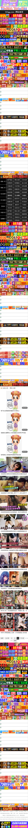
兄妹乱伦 (17, 217)
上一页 (7, 638)
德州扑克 (24, 198)
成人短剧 (24, 217)
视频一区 (3, 181)
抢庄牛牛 (17, 198)
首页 (2, 638)
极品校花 (9, 220)
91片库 (10, 208)
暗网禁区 (9, 214)
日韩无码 (24, 220)
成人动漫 (24, 183)
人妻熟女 (9, 189)
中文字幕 (17, 186)
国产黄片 (9, 211)
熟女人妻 (17, 211)
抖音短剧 (9, 204)
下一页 (22, 638)
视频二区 (3, 187)
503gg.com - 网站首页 (14, 12)
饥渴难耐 (17, 192)
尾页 (15, 640)
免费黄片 (24, 211)
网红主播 (17, 180)
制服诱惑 (24, 214)
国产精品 (9, 180)
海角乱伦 (17, 214)
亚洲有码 (9, 183)
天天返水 (24, 201)
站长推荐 (3, 194)
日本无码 (24, 180)
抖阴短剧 (17, 220)
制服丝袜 (17, 189)
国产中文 (9, 217)
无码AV (3, 206)
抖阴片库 (3, 212)
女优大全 (17, 208)
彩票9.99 (9, 201)
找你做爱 (24, 192)
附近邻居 (9, 192)
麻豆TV (17, 204)
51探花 (24, 204)
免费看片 (3, 218)
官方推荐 (3, 200)
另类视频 (24, 189)
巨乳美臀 (24, 186)
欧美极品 (17, 183)
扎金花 (17, 201)
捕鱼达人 (9, 198)
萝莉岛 (24, 208)
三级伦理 (9, 186)
